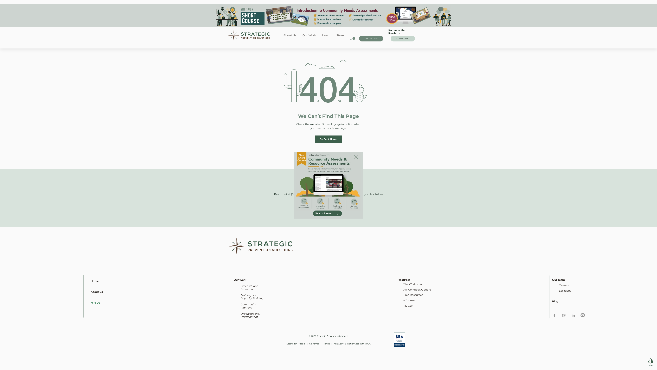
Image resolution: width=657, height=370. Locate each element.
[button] (356, 157)
